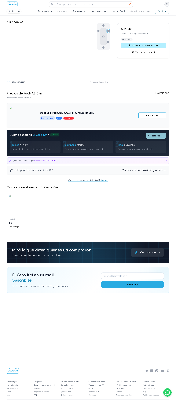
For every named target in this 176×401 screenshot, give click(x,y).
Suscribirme (132, 284)
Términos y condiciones (124, 395)
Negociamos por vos (140, 11)
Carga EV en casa (67, 385)
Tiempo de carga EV (96, 385)
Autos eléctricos (12, 388)
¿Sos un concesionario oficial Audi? (88, 180)
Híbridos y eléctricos (123, 385)
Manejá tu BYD (94, 392)
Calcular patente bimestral (126, 382)
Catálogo (162, 11)
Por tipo (61, 11)
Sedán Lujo (126, 33)
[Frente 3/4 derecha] (108, 31)
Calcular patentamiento (70, 382)
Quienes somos (66, 395)
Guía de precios (149, 388)
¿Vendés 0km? (118, 11)
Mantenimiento (12, 385)
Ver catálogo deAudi (145, 52)
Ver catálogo (156, 135)
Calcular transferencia (97, 382)
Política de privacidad (151, 395)
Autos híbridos (148, 385)
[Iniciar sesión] (166, 4)
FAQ (35, 395)
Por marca (77, 11)
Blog (144, 392)
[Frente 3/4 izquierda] (98, 31)
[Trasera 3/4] (108, 42)
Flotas (9, 392)
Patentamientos (67, 388)
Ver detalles (152, 115)
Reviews (37, 388)
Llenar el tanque (149, 382)
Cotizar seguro (12, 382)
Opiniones (92, 395)
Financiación (120, 388)
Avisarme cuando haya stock (145, 45)
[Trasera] (103, 47)
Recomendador (45, 11)
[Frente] (103, 25)
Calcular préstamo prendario (44, 385)
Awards (9, 395)
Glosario (119, 392)
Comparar (38, 382)
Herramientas (97, 11)
